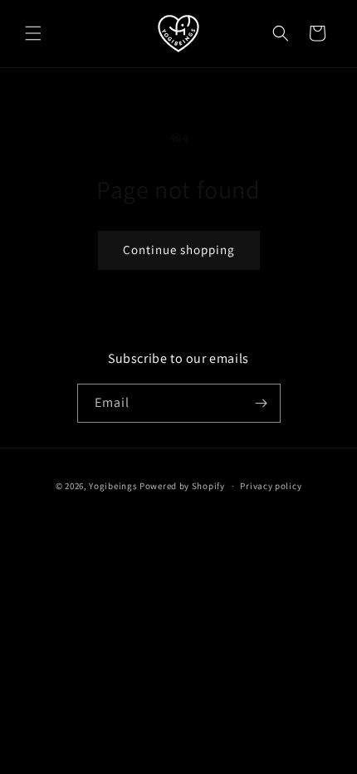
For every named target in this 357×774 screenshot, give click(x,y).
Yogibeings (113, 486)
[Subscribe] (261, 403)
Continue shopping (179, 249)
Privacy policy (270, 486)
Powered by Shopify (182, 486)
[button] (33, 33)
